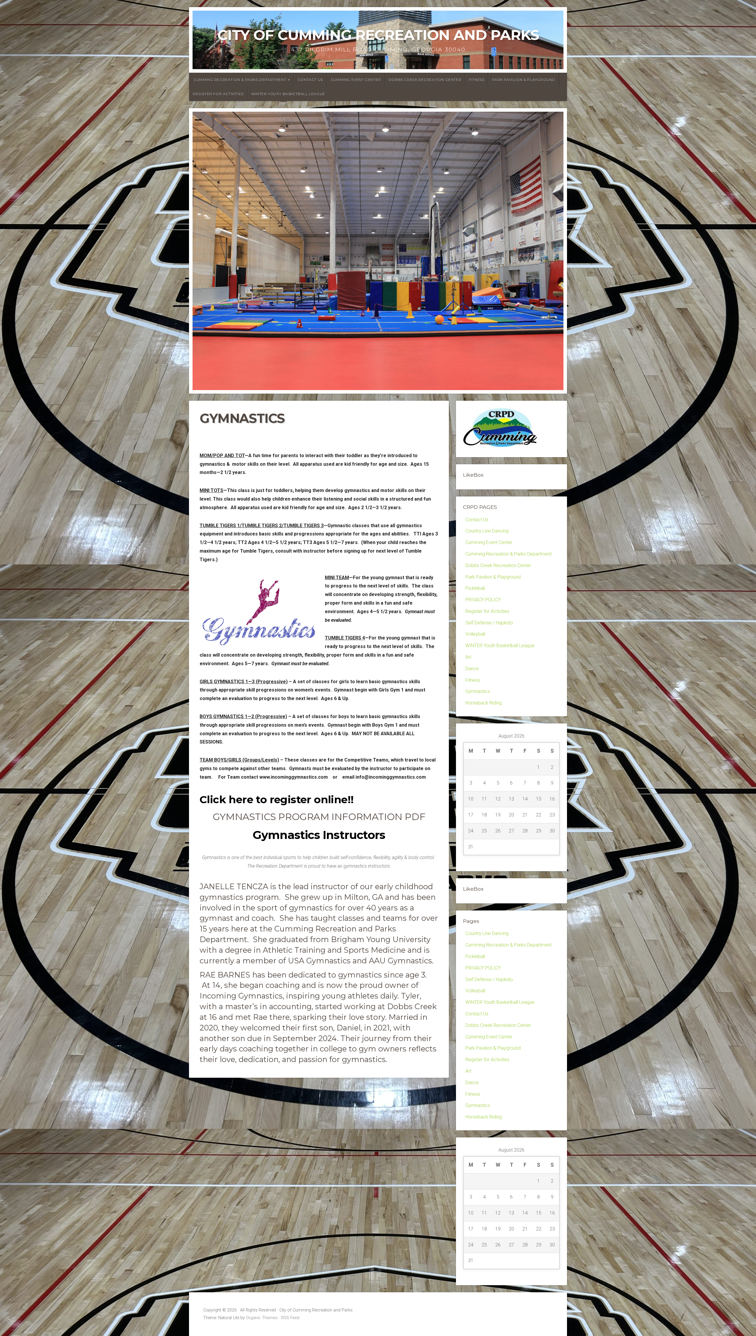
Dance (472, 668)
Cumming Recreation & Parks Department (240, 79)
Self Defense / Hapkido (489, 623)
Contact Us (310, 79)
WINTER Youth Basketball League (288, 94)
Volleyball (475, 634)
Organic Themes (262, 1317)
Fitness (476, 79)
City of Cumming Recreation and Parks (378, 34)
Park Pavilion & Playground (523, 79)
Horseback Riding (483, 703)
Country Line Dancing (487, 531)
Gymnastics (477, 691)
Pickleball (475, 588)
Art (468, 657)
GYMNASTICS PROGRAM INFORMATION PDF (319, 816)
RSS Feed (290, 1317)
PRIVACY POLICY (483, 600)
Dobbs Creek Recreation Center (425, 79)
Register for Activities (218, 94)
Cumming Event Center (356, 79)
